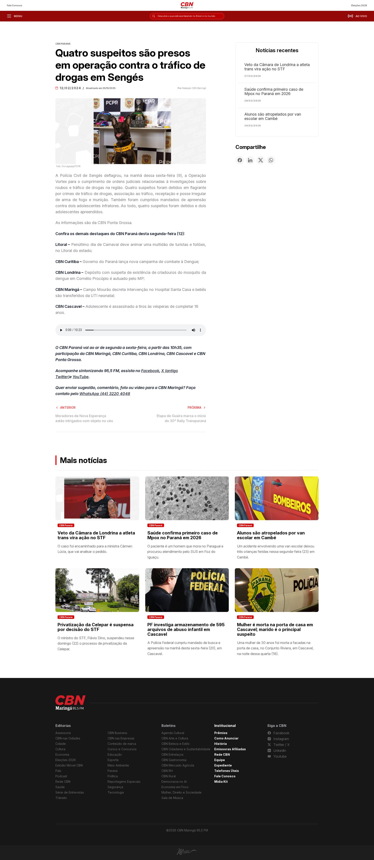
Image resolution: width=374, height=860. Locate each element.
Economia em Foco (175, 787)
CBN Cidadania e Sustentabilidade (185, 749)
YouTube (81, 376)
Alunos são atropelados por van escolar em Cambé (272, 116)
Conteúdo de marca (122, 743)
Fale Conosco (14, 5)
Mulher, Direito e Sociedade (181, 792)
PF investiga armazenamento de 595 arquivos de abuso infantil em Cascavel (186, 629)
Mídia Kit (221, 781)
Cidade (60, 743)
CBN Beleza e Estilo (175, 743)
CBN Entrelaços (172, 754)
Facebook (150, 370)
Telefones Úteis (226, 771)
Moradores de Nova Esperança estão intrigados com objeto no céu (84, 418)
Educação (115, 754)
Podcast (61, 776)
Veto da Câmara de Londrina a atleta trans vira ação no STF (277, 67)
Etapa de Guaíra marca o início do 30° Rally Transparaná (181, 418)
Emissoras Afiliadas (230, 749)
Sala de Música (172, 798)
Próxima (194, 407)
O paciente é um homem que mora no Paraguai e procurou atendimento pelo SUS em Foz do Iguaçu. (185, 551)
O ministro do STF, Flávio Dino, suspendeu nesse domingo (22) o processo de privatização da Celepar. (96, 643)
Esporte (113, 760)
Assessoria (63, 733)
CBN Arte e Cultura (174, 738)
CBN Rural (168, 776)
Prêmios (220, 733)
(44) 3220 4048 (115, 393)
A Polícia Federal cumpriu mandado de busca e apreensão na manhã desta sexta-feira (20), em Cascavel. (184, 648)
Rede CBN (62, 781)
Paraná (113, 771)
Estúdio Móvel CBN (69, 765)
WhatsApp (89, 393)
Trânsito (61, 798)
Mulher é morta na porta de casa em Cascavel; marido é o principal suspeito (275, 629)
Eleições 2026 (359, 5)
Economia (62, 754)
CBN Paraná (66, 525)
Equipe (219, 760)
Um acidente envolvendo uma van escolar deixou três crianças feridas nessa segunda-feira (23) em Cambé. (275, 551)
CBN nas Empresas (121, 738)
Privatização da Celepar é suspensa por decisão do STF (96, 627)
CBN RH (167, 771)
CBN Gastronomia (173, 760)
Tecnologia (116, 792)
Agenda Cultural (172, 733)
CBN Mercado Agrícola (177, 765)
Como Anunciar (226, 738)
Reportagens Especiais (124, 781)
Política (113, 776)
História (220, 743)
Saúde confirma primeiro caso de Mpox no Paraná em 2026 (273, 91)
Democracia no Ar (174, 781)
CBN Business (117, 733)
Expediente (223, 765)
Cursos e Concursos (122, 749)
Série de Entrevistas (69, 792)
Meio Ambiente (118, 765)
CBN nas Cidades (67, 738)
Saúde (60, 787)
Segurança (115, 787)
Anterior (68, 407)
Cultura (60, 749)
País (58, 771)
